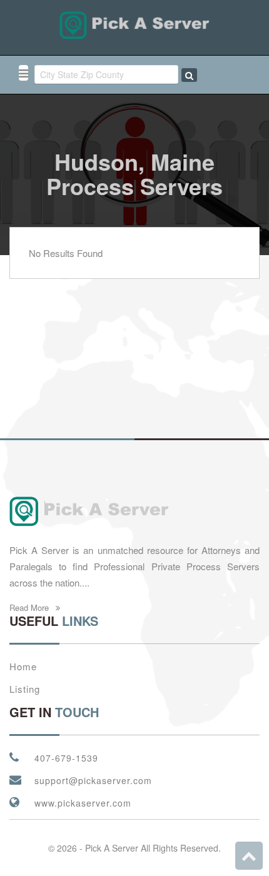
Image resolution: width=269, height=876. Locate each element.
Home (23, 666)
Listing (24, 688)
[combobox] (106, 74)
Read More (30, 607)
